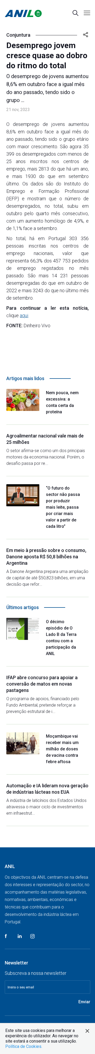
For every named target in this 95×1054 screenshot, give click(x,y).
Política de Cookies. (23, 1046)
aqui (24, 315)
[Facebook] (7, 940)
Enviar (84, 1001)
